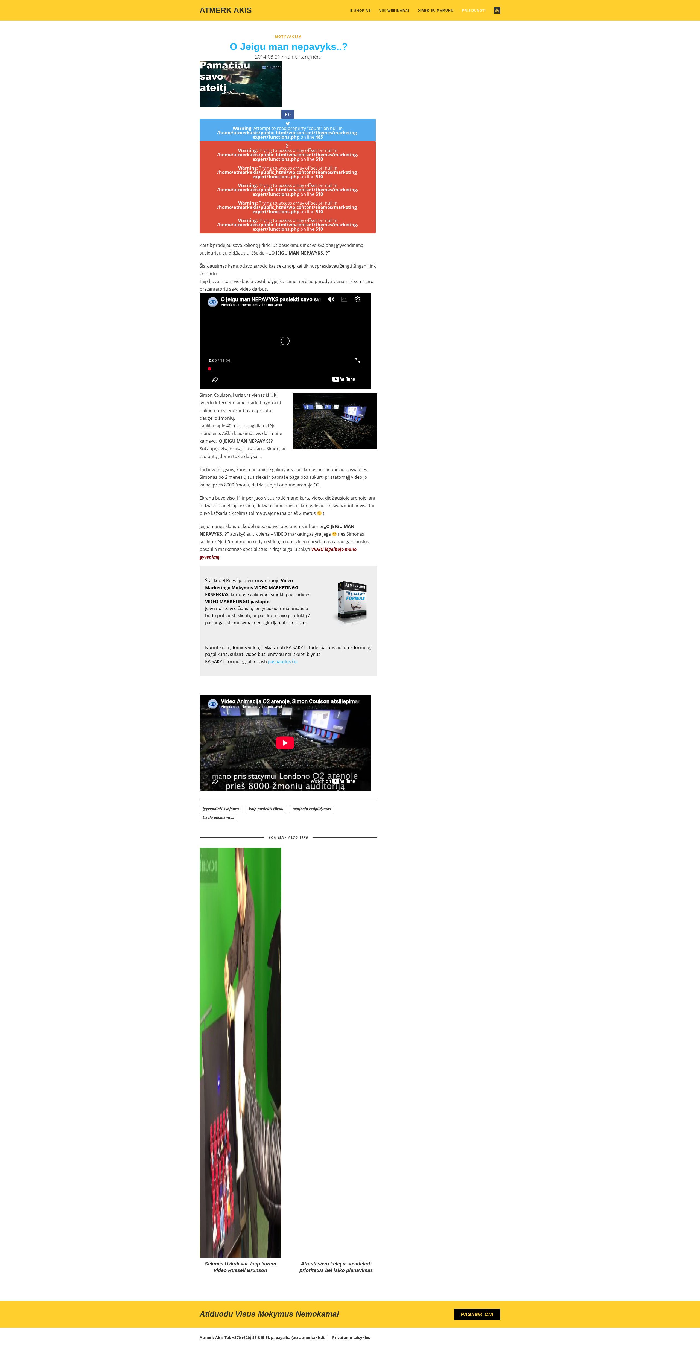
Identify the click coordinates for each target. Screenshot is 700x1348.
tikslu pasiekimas (218, 817)
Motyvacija (288, 37)
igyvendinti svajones (221, 808)
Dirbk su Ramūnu (436, 11)
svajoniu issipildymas (312, 808)
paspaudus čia (283, 661)
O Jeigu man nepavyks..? (289, 46)
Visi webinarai (394, 11)
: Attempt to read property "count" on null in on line (287, 132)
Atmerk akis (226, 10)
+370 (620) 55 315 (248, 1337)
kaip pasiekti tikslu (266, 808)
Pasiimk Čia (477, 1314)
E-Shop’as (360, 11)
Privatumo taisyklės (351, 1337)
